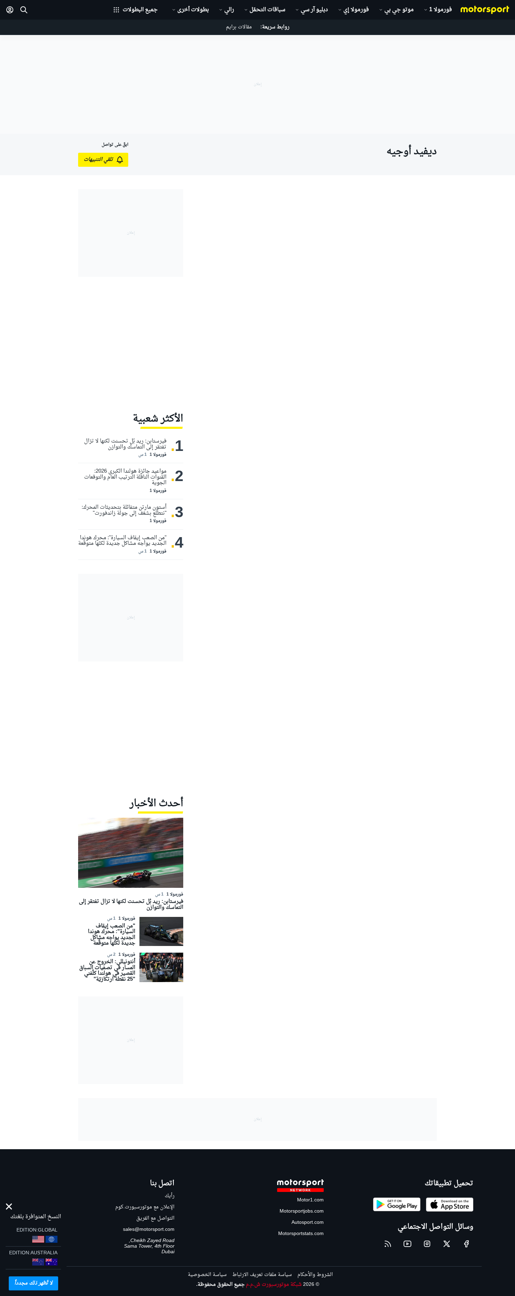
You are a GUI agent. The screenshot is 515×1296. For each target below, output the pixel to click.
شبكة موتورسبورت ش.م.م (274, 1284)
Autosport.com (307, 1222)
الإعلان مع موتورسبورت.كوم (144, 1207)
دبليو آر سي (314, 10)
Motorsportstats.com (301, 1234)
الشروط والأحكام (315, 1275)
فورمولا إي (356, 10)
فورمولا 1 (440, 10)
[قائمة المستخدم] (10, 10)
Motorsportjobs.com (302, 1211)
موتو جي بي (399, 10)
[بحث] (24, 10)
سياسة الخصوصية (207, 1275)
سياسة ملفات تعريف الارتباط (262, 1275)
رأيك (169, 1196)
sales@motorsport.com (148, 1229)
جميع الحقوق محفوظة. (220, 1284)
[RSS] (388, 1244)
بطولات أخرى (193, 10)
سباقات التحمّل (267, 10)
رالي (229, 10)
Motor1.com (310, 1200)
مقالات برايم (239, 27)
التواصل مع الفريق (155, 1218)
